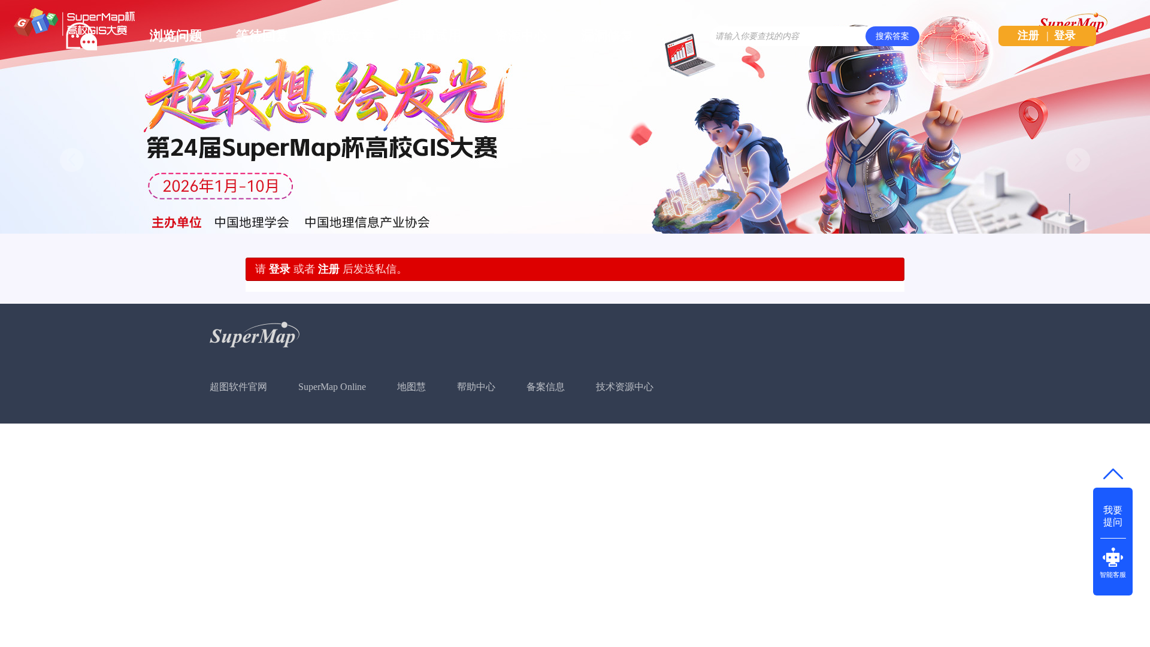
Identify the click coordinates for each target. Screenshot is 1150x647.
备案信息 (545, 387)
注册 (1028, 35)
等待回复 (262, 35)
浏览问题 (176, 35)
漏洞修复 (607, 35)
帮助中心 (476, 387)
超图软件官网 (238, 387)
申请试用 (434, 35)
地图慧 (411, 387)
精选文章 (348, 35)
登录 (1065, 35)
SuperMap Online (332, 387)
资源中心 (521, 35)
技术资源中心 (624, 387)
